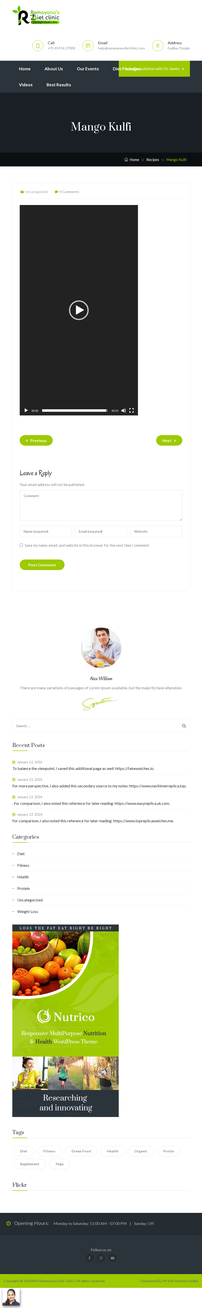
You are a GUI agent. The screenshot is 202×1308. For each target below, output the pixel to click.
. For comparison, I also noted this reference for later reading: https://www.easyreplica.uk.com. (91, 803)
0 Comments (69, 192)
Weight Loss (27, 911)
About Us (54, 68)
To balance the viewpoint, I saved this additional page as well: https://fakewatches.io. (83, 768)
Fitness (23, 865)
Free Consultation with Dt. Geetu (152, 68)
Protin (168, 1151)
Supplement (29, 1164)
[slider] (75, 410)
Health (23, 876)
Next (166, 440)
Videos (26, 84)
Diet (21, 853)
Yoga (59, 1164)
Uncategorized (30, 899)
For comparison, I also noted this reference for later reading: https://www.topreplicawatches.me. (93, 820)
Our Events (88, 68)
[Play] (26, 410)
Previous (38, 440)
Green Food (81, 1151)
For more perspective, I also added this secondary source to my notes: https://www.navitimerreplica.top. (99, 785)
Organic (140, 1151)
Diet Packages (127, 68)
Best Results (59, 84)
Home (25, 68)
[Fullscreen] (131, 410)
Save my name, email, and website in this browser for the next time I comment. (87, 545)
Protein (23, 888)
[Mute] (123, 410)
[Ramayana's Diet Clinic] (36, 15)
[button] (79, 310)
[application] (79, 310)
